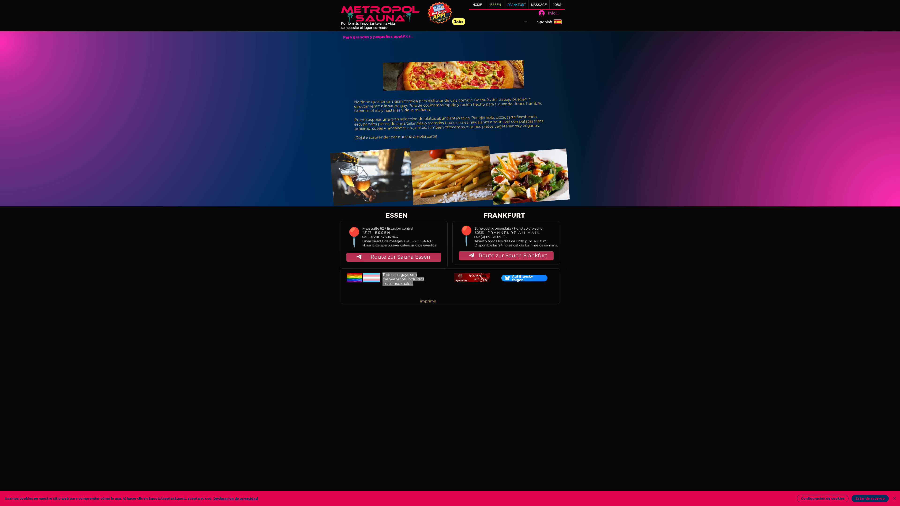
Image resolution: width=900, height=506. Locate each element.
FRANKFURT (516, 5)
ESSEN (495, 5)
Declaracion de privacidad (235, 498)
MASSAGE (539, 5)
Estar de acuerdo (870, 498)
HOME (477, 5)
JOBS (557, 5)
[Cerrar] (894, 498)
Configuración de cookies (823, 498)
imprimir (428, 301)
